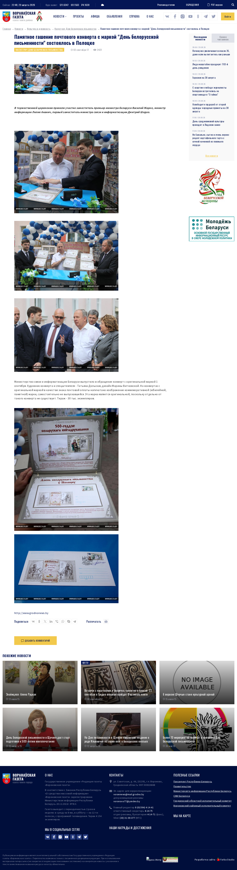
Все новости (211, 155)
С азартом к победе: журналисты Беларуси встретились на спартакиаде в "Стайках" (209, 91)
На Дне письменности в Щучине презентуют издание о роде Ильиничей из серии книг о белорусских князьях (116, 739)
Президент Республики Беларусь (192, 781)
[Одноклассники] (39, 621)
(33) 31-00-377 (127, 817)
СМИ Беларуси (181, 795)
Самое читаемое (222, 38)
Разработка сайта (205, 859)
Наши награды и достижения (130, 827)
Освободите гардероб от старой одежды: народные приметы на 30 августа (210, 107)
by (138, 801)
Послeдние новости (200, 38)
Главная (7, 28)
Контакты (116, 775)
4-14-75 (149, 810)
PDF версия (216, 4)
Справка (134, 16)
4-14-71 (151, 814)
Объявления (114, 16)
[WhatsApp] (62, 621)
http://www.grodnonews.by (31, 613)
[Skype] (68, 621)
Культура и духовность (39, 28)
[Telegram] (74, 621)
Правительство (182, 786)
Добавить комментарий (37, 640)
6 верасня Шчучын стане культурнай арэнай (189, 694)
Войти (228, 16)
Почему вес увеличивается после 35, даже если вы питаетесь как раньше (211, 52)
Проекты (78, 16)
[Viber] (57, 621)
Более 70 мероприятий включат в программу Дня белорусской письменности (191, 739)
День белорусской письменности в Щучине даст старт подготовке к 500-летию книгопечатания (38, 739)
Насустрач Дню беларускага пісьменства (75, 28)
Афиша (95, 16)
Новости (58, 16)
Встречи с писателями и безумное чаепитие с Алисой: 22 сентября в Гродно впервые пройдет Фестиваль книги (118, 692)
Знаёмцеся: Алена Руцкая (21, 694)
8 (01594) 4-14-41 (144, 807)
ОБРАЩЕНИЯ (192, 4)
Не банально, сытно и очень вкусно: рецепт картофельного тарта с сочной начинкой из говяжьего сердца (210, 140)
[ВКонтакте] (33, 621)
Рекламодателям (166, 4)
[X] (45, 621)
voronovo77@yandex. (125, 801)
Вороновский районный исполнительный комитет (202, 805)
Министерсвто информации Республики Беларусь (202, 791)
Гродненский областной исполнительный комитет (202, 800)
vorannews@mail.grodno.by (128, 794)
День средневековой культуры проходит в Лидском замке (208, 122)
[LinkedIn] (51, 621)
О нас (150, 16)
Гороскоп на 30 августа (203, 77)
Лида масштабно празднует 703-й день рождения (210, 65)
